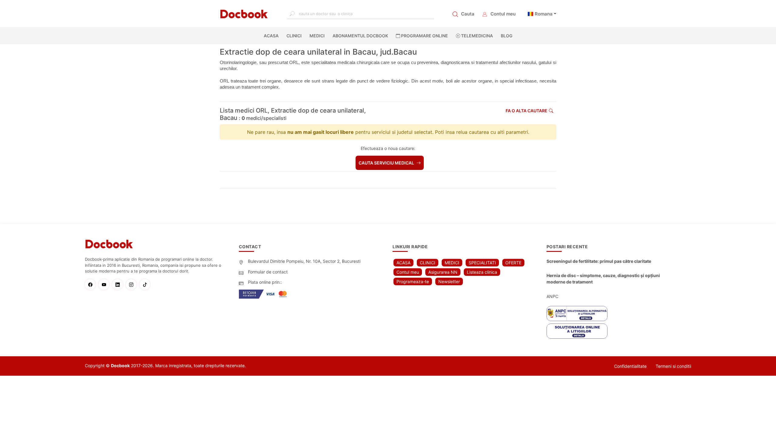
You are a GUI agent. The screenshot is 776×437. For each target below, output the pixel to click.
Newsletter (449, 281)
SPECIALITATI (482, 262)
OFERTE (513, 262)
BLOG (507, 35)
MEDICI (317, 35)
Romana (544, 14)
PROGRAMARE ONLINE (424, 35)
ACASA (272, 35)
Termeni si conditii (673, 366)
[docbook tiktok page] (146, 284)
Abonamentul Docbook (360, 35)
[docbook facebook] (92, 284)
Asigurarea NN (442, 272)
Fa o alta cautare (526, 110)
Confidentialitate (630, 366)
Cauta (467, 14)
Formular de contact (268, 271)
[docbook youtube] (105, 284)
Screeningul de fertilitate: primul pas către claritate (599, 261)
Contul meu (503, 14)
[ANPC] (577, 313)
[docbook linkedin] (119, 284)
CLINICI (294, 35)
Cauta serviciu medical (387, 162)
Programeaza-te (412, 281)
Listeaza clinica (482, 272)
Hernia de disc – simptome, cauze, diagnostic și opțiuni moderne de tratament (603, 278)
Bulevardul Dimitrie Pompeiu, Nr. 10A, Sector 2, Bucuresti (304, 261)
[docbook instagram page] (132, 284)
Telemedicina (476, 35)
